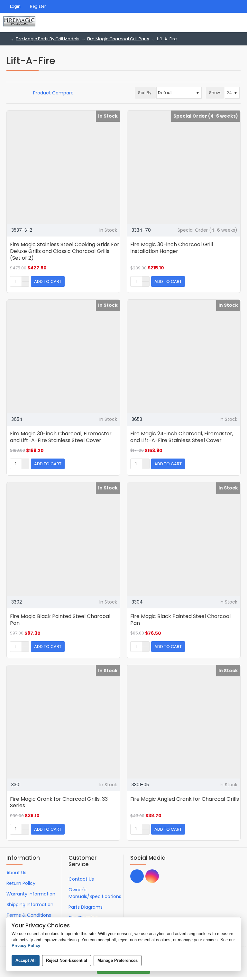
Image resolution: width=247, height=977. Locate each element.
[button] (48, 281)
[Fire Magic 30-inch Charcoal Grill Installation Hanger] (183, 167)
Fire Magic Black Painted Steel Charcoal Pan (60, 620)
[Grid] (8, 93)
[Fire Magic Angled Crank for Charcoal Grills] (183, 722)
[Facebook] (137, 876)
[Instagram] (152, 876)
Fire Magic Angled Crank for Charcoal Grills (184, 799)
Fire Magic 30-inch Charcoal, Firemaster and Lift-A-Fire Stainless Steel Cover (61, 437)
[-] (25, 283)
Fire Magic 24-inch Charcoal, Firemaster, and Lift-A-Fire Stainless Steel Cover (181, 437)
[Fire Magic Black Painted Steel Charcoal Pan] (63, 539)
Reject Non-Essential (66, 960)
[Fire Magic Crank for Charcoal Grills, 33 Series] (63, 722)
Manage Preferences (117, 960)
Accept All (25, 960)
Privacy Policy (26, 945)
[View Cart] (236, 22)
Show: (215, 92)
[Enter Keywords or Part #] (218, 22)
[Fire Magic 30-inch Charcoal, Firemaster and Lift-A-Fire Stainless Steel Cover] (63, 356)
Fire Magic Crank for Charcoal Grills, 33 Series (59, 802)
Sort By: (145, 92)
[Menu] (202, 22)
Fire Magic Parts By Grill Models (47, 39)
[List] (16, 93)
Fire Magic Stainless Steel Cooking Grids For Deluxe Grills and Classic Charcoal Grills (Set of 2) (64, 251)
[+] (25, 279)
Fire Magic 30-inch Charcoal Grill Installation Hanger (171, 248)
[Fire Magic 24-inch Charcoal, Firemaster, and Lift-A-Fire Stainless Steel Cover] (183, 356)
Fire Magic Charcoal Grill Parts (118, 39)
